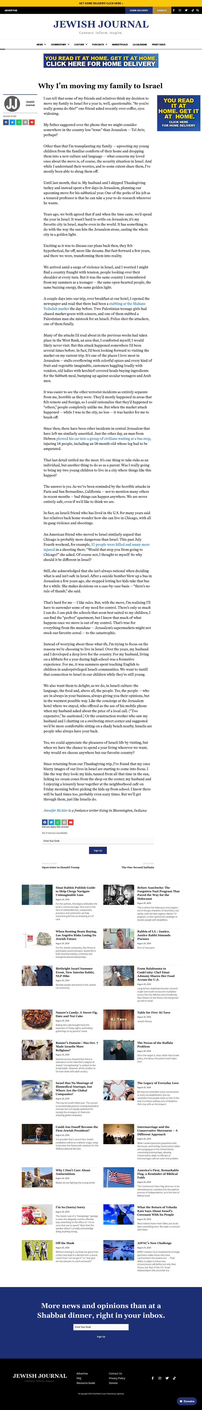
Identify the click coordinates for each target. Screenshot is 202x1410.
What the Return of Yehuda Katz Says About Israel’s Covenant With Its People (157, 1211)
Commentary (58, 44)
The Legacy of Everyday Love (158, 1083)
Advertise (82, 1373)
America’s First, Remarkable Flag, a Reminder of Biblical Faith (158, 1174)
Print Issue (158, 44)
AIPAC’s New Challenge (154, 1243)
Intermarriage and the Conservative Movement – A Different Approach (157, 1130)
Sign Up (98, 850)
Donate (113, 1383)
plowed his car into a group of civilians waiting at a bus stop (103, 438)
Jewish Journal (101, 25)
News (40, 44)
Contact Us (115, 1373)
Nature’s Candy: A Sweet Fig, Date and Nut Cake (77, 1014)
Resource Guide (86, 1383)
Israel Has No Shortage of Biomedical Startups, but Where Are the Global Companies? (74, 1088)
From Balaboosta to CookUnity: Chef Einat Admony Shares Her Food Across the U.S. (156, 974)
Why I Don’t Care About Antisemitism (73, 1172)
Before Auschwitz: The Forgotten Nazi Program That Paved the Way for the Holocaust (158, 893)
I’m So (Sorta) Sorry (70, 1207)
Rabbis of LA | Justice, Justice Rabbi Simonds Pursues (153, 935)
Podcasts (98, 44)
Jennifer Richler (56, 810)
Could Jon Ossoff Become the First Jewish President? (77, 1128)
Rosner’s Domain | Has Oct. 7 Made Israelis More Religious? (77, 1046)
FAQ (79, 1378)
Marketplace (120, 44)
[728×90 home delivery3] (101, 60)
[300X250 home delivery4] (178, 112)
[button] (6, 122)
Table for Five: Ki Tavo (153, 1012)
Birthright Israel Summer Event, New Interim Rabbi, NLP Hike (75, 972)
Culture (79, 44)
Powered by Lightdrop (115, 1393)
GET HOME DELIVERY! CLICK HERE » (101, 3)
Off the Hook (65, 1243)
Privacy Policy (117, 1378)
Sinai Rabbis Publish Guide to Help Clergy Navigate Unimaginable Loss (75, 891)
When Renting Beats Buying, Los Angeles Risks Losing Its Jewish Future (76, 935)
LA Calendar (140, 44)
